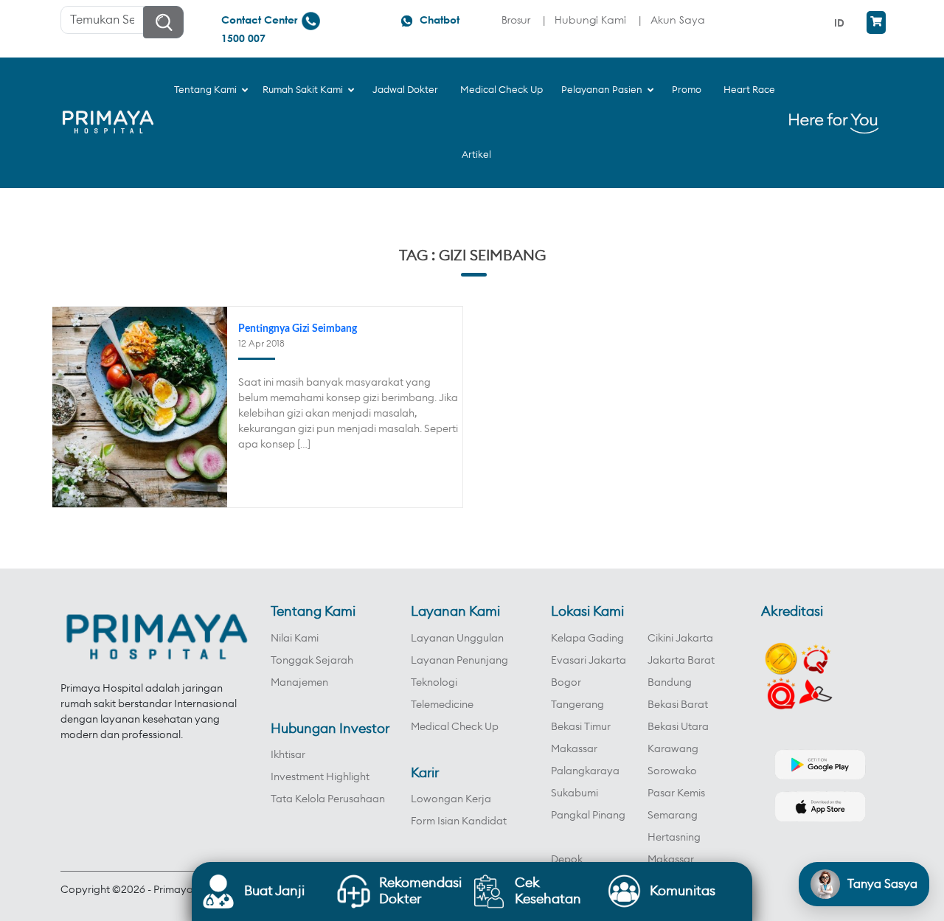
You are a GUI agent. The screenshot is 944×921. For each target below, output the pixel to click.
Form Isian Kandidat (459, 821)
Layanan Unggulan (457, 638)
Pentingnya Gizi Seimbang (297, 329)
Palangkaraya (585, 771)
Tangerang (577, 705)
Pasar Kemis (676, 793)
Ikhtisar (288, 755)
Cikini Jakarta (680, 638)
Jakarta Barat (681, 661)
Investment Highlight (320, 777)
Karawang (673, 749)
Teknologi (434, 683)
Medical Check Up (455, 727)
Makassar (574, 749)
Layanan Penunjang (459, 661)
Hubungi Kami (590, 19)
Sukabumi (574, 793)
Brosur (516, 19)
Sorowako (672, 771)
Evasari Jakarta (588, 661)
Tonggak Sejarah (312, 661)
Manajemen (299, 683)
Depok (567, 860)
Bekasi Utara (678, 727)
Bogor (566, 683)
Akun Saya (677, 19)
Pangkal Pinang (588, 815)
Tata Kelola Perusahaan (328, 799)
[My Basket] (876, 22)
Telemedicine (442, 705)
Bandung (670, 683)
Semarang (673, 815)
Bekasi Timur (581, 727)
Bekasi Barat (678, 705)
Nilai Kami (295, 638)
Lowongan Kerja (451, 799)
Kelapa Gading (587, 638)
